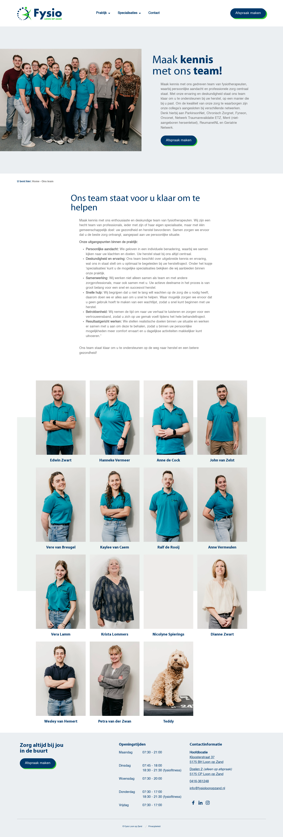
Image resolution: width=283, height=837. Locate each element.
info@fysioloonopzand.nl (207, 788)
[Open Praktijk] (109, 13)
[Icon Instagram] (207, 802)
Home (35, 181)
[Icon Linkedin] (200, 802)
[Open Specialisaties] (140, 13)
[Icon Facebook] (193, 802)
